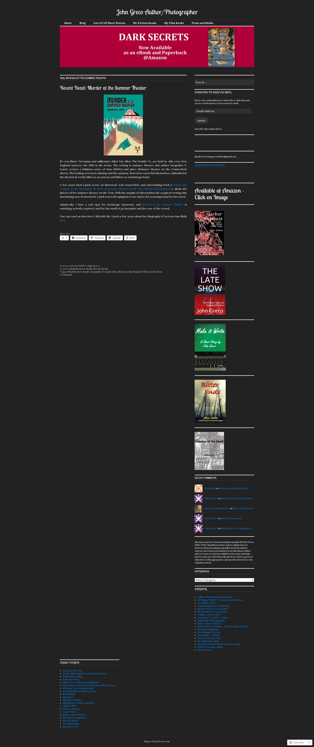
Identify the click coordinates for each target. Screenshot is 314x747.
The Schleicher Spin (208, 641)
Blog (82, 23)
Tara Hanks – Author (208, 635)
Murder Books (70, 720)
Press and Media (202, 23)
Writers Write (204, 650)
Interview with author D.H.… (234, 488)
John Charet (211, 498)
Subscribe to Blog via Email (213, 92)
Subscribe (201, 120)
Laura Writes (69, 712)
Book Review (75, 271)
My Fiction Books (144, 23)
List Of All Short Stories (109, 23)
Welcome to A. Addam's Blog (77, 688)
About (68, 23)
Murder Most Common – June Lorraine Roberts (223, 626)
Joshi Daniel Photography (211, 620)
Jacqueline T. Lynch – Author (212, 617)
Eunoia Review (70, 726)
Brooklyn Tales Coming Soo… (236, 528)
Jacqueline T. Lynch (100, 271)
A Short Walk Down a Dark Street (215, 597)
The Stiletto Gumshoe (74, 717)
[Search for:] (224, 82)
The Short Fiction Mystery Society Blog (218, 644)
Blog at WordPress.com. (157, 741)
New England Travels (208, 632)
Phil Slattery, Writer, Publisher (78, 703)
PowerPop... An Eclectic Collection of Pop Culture (89, 685)
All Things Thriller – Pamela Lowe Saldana (220, 600)
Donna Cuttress (70, 709)
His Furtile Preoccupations (212, 611)
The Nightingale (70, 723)
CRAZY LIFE (69, 706)
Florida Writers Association (212, 608)
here (62, 220)
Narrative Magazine (208, 629)
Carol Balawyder (206, 603)
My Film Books (174, 23)
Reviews (157, 271)
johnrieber (68, 697)
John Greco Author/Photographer (157, 12)
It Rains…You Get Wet (208, 614)
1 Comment (66, 274)
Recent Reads (100, 268)
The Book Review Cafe (209, 638)
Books (89, 268)
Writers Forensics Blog (209, 647)
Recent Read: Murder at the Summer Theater (103, 87)
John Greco (93, 266)
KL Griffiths (68, 694)
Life (114, 271)
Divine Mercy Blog (72, 676)
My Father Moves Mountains (236, 498)
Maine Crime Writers (208, 623)
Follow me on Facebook (210, 165)
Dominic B (209, 488)
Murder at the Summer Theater (162, 204)
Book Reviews (77, 268)
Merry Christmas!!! (243, 508)
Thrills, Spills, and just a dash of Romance (84, 673)
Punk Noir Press (70, 679)
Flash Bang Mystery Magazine (213, 606)
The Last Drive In (71, 670)
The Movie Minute (72, 700)
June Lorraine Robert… (216, 508)
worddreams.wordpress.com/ (79, 691)
